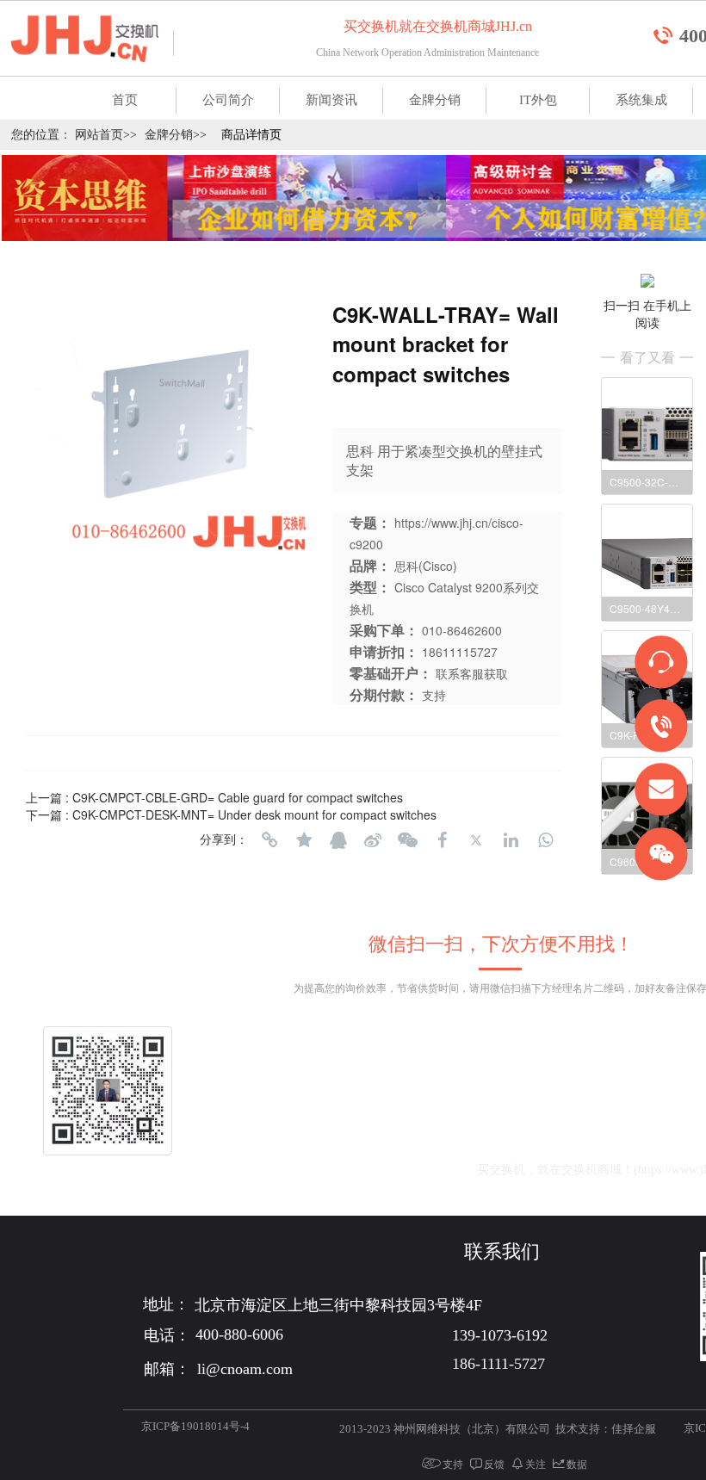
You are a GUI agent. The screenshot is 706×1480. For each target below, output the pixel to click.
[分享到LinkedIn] (510, 840)
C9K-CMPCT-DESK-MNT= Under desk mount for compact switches (254, 814)
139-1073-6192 (525, 1131)
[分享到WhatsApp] (545, 840)
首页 (125, 100)
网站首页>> (106, 134)
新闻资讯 (331, 100)
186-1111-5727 (498, 1363)
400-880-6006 (384, 1131)
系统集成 (641, 100)
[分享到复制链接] (269, 840)
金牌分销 (435, 100)
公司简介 (228, 100)
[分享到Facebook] (441, 840)
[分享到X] (476, 840)
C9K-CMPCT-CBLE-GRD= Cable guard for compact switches (237, 797)
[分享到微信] (407, 840)
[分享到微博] (373, 840)
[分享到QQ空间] (304, 840)
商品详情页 (251, 134)
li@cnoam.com (381, 1169)
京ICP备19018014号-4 (195, 1426)
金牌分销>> (176, 134)
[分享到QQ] (338, 840)
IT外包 (538, 100)
